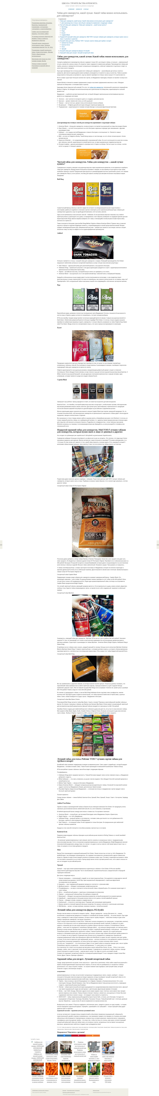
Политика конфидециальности (69, 1092)
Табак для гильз (60, 1029)
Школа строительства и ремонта (79, 3)
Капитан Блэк (66, 45)
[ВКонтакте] (64, 1036)
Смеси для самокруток (83, 1027)
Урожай (64, 49)
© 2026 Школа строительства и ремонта (40, 1090)
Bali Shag (64, 27)
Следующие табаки (93, 1027)
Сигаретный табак (84, 1029)
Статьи (85, 9)
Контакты (64, 1090)
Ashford (64, 29)
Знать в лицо (124, 1027)
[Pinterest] (78, 1036)
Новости (79, 9)
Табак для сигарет (76, 1029)
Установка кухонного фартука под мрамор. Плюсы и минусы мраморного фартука (42, 38)
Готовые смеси (75, 1027)
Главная (71, 9)
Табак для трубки (68, 1029)
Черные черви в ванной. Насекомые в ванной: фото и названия (41, 65)
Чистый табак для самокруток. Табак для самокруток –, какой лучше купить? (83, 25)
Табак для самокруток (66, 1027)
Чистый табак (100, 1027)
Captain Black (66, 35)
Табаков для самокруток (115, 1027)
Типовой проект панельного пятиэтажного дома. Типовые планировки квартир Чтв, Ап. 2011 (42, 45)
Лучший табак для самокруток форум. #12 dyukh (75, 51)
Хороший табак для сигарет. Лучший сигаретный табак (77, 53)
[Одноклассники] (93, 1036)
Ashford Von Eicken (67, 43)
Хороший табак (107, 1027)
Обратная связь (96, 1090)
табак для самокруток (96, 87)
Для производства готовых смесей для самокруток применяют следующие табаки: (87, 23)
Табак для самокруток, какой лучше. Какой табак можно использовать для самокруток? (86, 21)
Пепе (63, 47)
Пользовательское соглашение (73, 1090)
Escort (63, 33)
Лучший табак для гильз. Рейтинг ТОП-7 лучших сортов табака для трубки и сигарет (85, 41)
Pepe (63, 31)
